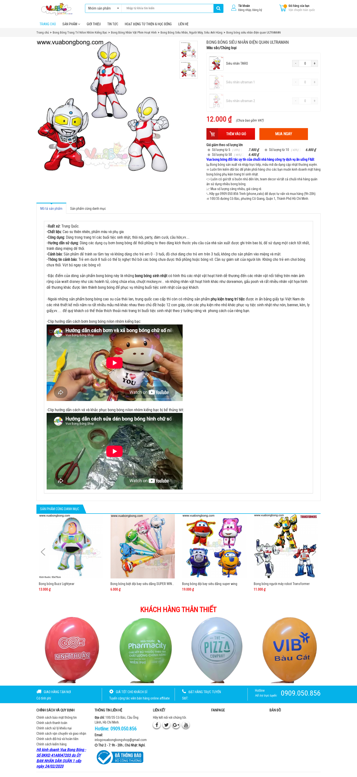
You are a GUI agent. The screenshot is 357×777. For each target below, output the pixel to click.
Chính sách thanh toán (51, 723)
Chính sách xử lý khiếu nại (54, 728)
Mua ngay (283, 133)
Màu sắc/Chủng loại (221, 47)
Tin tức (112, 24)
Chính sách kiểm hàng (51, 744)
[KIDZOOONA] (287, 649)
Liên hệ (183, 24)
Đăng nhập (244, 10)
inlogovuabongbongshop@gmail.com (121, 740)
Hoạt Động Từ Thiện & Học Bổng (148, 24)
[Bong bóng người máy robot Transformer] (286, 546)
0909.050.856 (123, 729)
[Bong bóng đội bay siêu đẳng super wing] (214, 546)
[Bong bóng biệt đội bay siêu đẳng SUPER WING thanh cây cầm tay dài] (142, 546)
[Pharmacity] (70, 649)
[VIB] (214, 649)
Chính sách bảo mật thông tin (56, 717)
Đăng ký (257, 10)
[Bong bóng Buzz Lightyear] (71, 546)
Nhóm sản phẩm (99, 8)
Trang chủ (48, 24)
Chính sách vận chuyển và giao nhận (61, 733)
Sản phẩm (70, 24)
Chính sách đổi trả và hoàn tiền (57, 739)
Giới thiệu (94, 24)
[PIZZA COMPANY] (142, 649)
